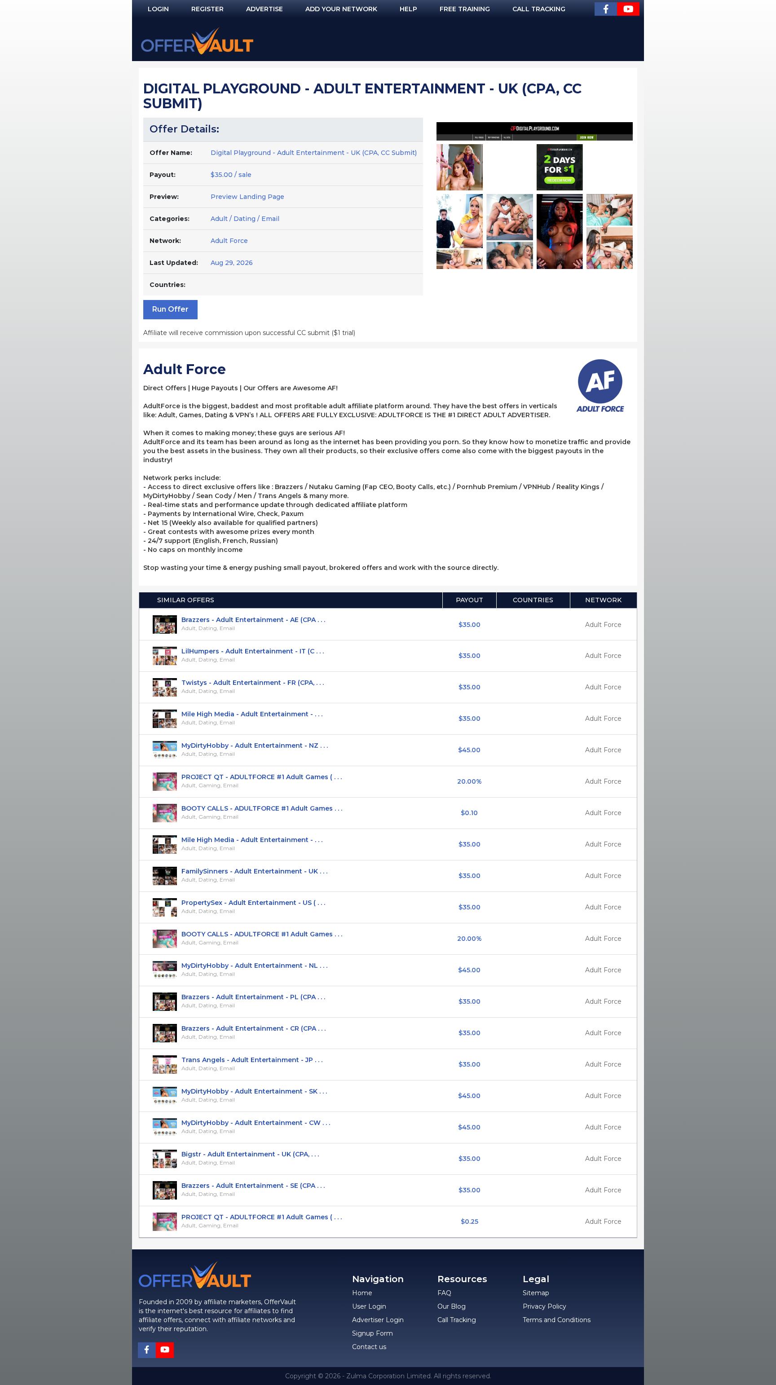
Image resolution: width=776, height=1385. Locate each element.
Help (408, 9)
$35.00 (470, 625)
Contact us (369, 1347)
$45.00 (469, 750)
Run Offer (170, 309)
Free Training (465, 9)
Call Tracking (538, 9)
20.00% (469, 781)
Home (362, 1293)
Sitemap (536, 1293)
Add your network (341, 9)
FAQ (444, 1293)
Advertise (264, 9)
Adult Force (229, 241)
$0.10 (469, 813)
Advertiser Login (378, 1320)
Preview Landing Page (247, 197)
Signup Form (372, 1333)
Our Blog (451, 1306)
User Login (369, 1306)
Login (158, 9)
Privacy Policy (544, 1306)
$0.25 (469, 1221)
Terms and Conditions (557, 1320)
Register (207, 9)
